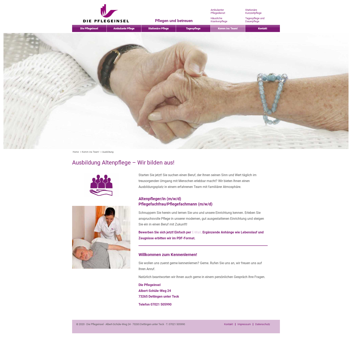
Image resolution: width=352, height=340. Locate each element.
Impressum (244, 324)
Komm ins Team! (228, 28)
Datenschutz (262, 324)
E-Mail (196, 232)
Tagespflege (193, 28)
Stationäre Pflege (158, 28)
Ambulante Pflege (123, 28)
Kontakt (262, 28)
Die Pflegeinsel (89, 28)
